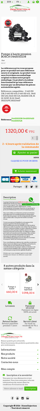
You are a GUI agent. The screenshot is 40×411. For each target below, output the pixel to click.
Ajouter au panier (27, 152)
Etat (3, 60)
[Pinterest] (36, 186)
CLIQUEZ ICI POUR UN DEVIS (24, 161)
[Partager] (26, 186)
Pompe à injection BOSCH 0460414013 (28, 290)
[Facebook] (12, 398)
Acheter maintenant (26, 171)
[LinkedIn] (27, 398)
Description (9, 197)
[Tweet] (31, 186)
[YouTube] (17, 398)
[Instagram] (22, 398)
